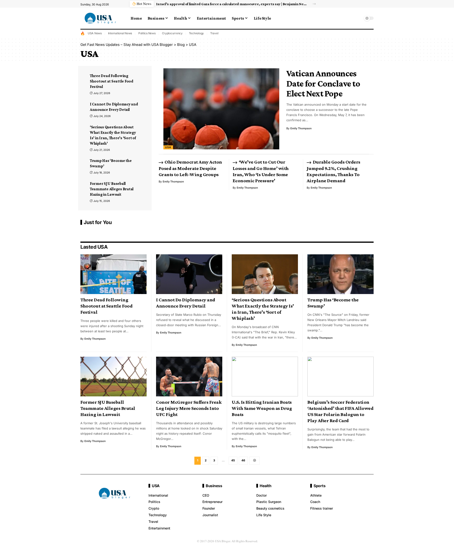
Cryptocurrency (172, 33)
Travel (214, 33)
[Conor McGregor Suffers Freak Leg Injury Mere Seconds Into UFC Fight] (189, 376)
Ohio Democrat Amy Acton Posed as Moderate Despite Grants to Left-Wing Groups (190, 168)
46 (243, 460)
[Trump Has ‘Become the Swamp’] (340, 274)
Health (265, 486)
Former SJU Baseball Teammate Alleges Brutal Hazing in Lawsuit (112, 189)
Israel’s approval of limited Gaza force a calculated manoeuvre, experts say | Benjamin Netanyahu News (231, 4)
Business (214, 486)
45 (233, 460)
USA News (95, 33)
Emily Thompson (301, 128)
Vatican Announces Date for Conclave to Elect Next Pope (323, 83)
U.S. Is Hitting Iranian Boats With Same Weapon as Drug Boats (262, 408)
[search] (358, 18)
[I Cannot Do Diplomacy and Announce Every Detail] (189, 274)
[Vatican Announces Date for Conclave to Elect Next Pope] (221, 108)
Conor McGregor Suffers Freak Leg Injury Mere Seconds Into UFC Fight (189, 408)
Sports (320, 486)
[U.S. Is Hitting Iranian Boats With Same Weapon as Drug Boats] (265, 376)
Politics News (147, 33)
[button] (314, 3)
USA (168, 147)
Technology (196, 33)
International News (120, 33)
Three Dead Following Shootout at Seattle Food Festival (111, 81)
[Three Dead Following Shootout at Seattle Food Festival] (113, 274)
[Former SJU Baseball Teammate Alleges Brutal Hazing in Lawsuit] (113, 376)
